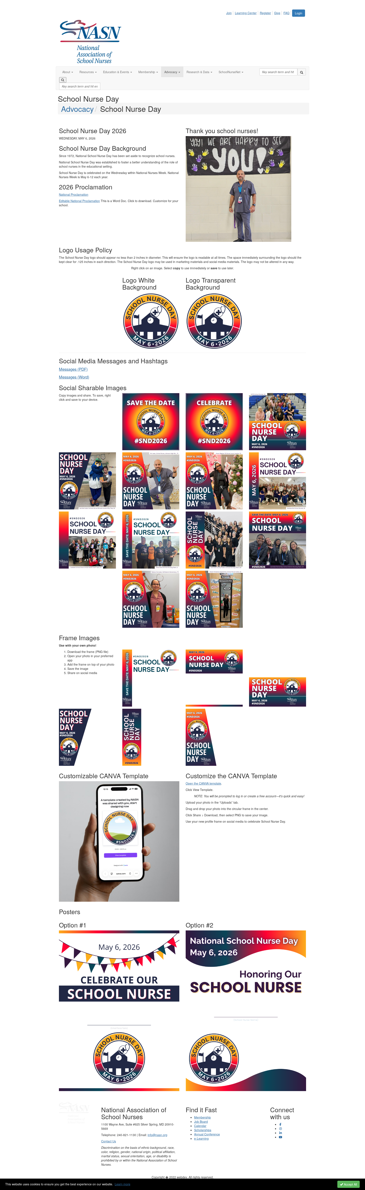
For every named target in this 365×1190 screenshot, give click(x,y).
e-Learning (201, 1138)
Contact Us (108, 1141)
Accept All (350, 1184)
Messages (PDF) (73, 369)
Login (298, 13)
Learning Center (246, 13)
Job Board (201, 1121)
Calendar (200, 1126)
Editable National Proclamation (79, 201)
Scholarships (202, 1130)
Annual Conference (207, 1134)
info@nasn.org (157, 1135)
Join (229, 13)
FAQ (286, 13)
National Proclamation (73, 194)
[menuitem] (230, 12)
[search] (301, 71)
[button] (67, 72)
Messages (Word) (74, 377)
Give (277, 13)
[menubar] (259, 12)
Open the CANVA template (203, 783)
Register (265, 13)
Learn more (122, 1184)
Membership (202, 1117)
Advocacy (77, 108)
